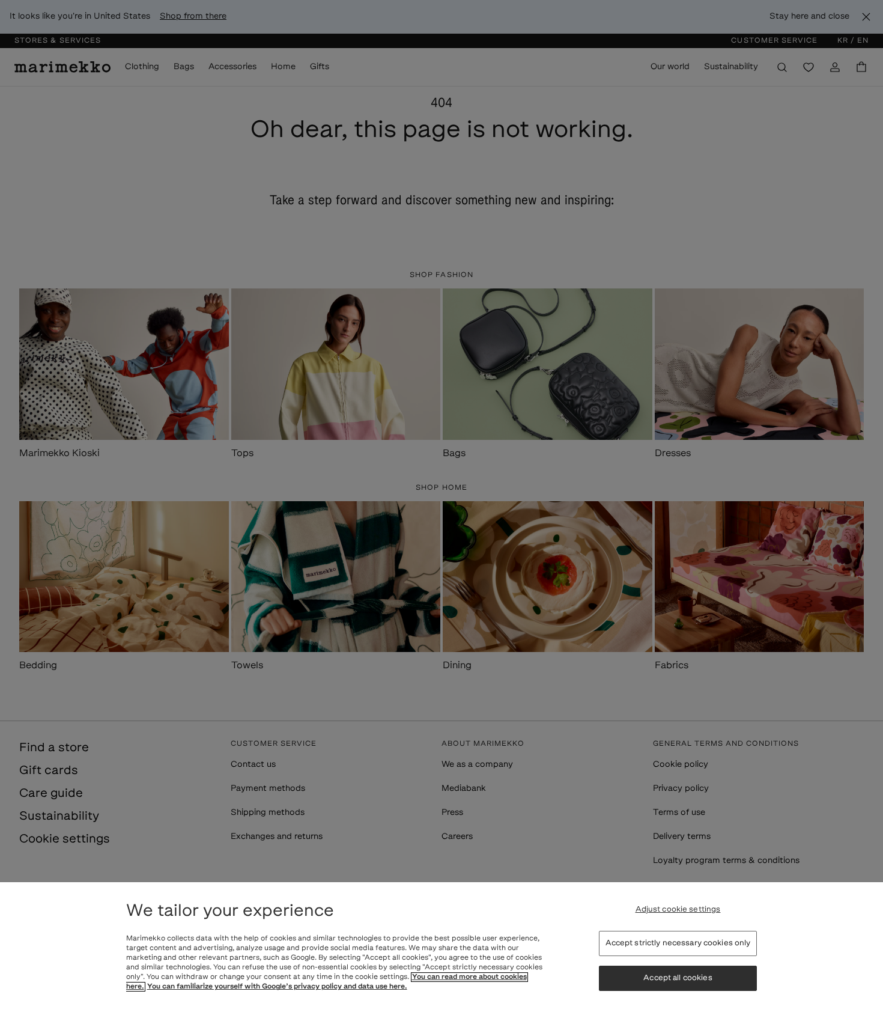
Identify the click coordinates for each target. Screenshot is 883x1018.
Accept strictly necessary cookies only (678, 943)
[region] (441, 950)
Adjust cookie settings (678, 909)
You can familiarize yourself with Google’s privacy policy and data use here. (277, 986)
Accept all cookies (677, 978)
